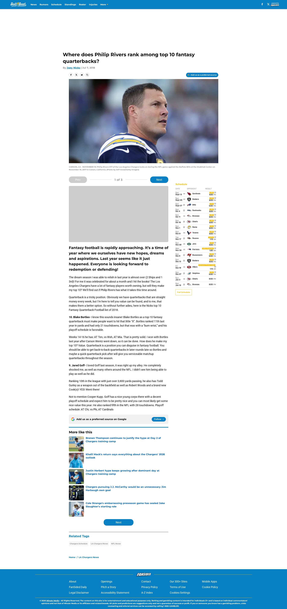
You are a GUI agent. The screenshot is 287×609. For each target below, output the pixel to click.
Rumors (44, 4)
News (34, 4)
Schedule (56, 4)
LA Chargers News (99, 543)
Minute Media (52, 600)
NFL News (116, 543)
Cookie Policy (210, 587)
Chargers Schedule (79, 543)
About (72, 581)
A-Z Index (147, 592)
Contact (146, 581)
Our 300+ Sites (178, 581)
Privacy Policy (149, 587)
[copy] (87, 75)
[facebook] (262, 4)
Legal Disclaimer (79, 592)
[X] (268, 4)
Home (72, 557)
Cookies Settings (180, 592)
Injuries (93, 4)
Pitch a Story (108, 587)
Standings (70, 4)
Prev (78, 179)
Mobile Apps (209, 581)
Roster (82, 4)
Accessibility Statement (115, 592)
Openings (106, 581)
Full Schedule (183, 292)
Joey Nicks (73, 67)
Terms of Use (178, 587)
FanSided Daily (78, 587)
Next (159, 179)
